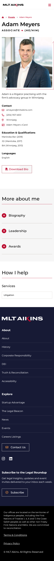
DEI (4, 364)
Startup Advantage (13, 402)
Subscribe (17, 492)
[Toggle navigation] (49, 5)
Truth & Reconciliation (15, 372)
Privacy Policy (12, 543)
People (11, 17)
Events (6, 428)
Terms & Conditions (15, 535)
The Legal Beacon (12, 411)
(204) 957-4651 (13, 115)
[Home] (3, 17)
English (6, 157)
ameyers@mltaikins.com (19, 110)
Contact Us (18, 447)
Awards (15, 246)
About (5, 338)
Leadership (18, 231)
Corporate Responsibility (16, 355)
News (5, 419)
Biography (17, 215)
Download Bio (18, 169)
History (6, 347)
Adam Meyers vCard (16, 124)
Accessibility (9, 381)
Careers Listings (11, 436)
